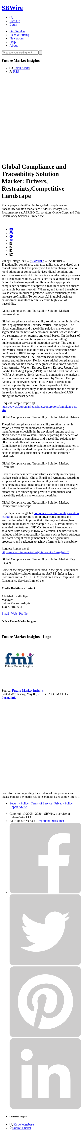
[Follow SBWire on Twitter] (45, 964)
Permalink (9, 697)
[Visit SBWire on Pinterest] (45, 1036)
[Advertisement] (41, 117)
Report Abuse (18, 807)
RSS (16, 71)
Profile (23, 613)
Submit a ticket (21, 1128)
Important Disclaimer (51, 820)
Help (13, 42)
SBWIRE (37, 261)
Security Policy (19, 803)
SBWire (12, 7)
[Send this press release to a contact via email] (11, 229)
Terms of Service (41, 803)
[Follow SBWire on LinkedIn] (45, 1108)
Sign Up (15, 21)
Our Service (17, 31)
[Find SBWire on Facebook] (45, 892)
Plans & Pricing (19, 35)
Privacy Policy (63, 803)
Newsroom (16, 38)
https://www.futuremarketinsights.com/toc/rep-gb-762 (35, 552)
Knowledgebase (24, 1124)
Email (5, 613)
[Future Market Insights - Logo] (19, 677)
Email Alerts (21, 68)
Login (13, 24)
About (14, 45)
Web (14, 613)
